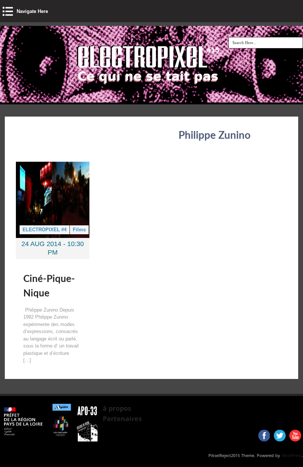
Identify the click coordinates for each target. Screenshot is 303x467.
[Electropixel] (106, 90)
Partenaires (122, 418)
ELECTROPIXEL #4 (45, 229)
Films (79, 229)
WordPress (292, 455)
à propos (117, 408)
